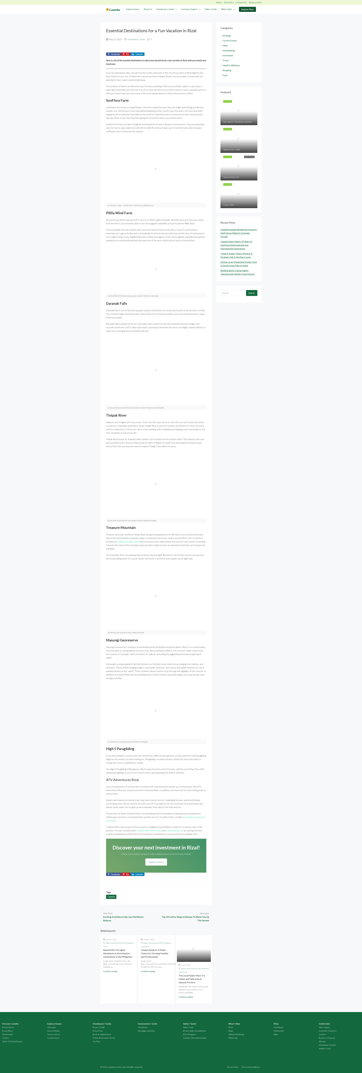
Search (251, 293)
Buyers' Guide (99, 1027)
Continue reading (110, 971)
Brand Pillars (7, 1031)
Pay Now (228, 2)
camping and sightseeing (128, 541)
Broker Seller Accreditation (194, 1031)
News (225, 45)
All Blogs (227, 35)
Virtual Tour (98, 1031)
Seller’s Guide (211, 9)
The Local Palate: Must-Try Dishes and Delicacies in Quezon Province (192, 979)
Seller (276, 1034)
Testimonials (7, 1034)
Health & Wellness (231, 65)
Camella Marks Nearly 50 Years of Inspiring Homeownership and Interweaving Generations (236, 245)
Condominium (53, 1038)
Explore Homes (132, 9)
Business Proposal (327, 1038)
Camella (111, 896)
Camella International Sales (194, 1038)
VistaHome (142, 1027)
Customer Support (189, 9)
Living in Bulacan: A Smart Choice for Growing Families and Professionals (154, 953)
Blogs (230, 1031)
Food (180, 972)
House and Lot (53, 1034)
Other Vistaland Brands (12, 1041)
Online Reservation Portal (104, 1038)
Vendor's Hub (324, 1048)
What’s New (226, 9)
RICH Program (189, 1034)
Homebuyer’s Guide (165, 9)
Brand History (8, 1027)
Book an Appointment (102, 1034)
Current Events (230, 40)
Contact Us (241, 2)
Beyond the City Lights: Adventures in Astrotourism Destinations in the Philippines (117, 953)
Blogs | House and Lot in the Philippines (119, 943)
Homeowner (279, 1031)
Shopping (227, 70)
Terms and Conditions (250, 1067)
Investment (133, 39)
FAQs (218, 2)
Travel (142, 39)
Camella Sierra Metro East (149, 830)
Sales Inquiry (324, 1027)
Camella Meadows (174, 830)
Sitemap (322, 1041)
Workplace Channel (327, 1045)
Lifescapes (51, 1027)
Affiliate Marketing (236, 1034)
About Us (148, 9)
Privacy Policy (233, 1067)
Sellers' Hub (188, 1027)
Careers (5, 1038)
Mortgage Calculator (146, 1031)
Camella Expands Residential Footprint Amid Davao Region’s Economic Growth (238, 233)
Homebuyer (279, 1027)
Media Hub (232, 1038)
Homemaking (229, 50)
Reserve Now (255, 2)
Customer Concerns (328, 1031)
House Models (53, 1031)
